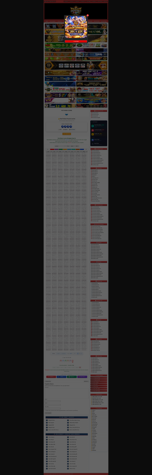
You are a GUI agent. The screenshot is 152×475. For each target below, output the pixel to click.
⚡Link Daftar (76, 41)
